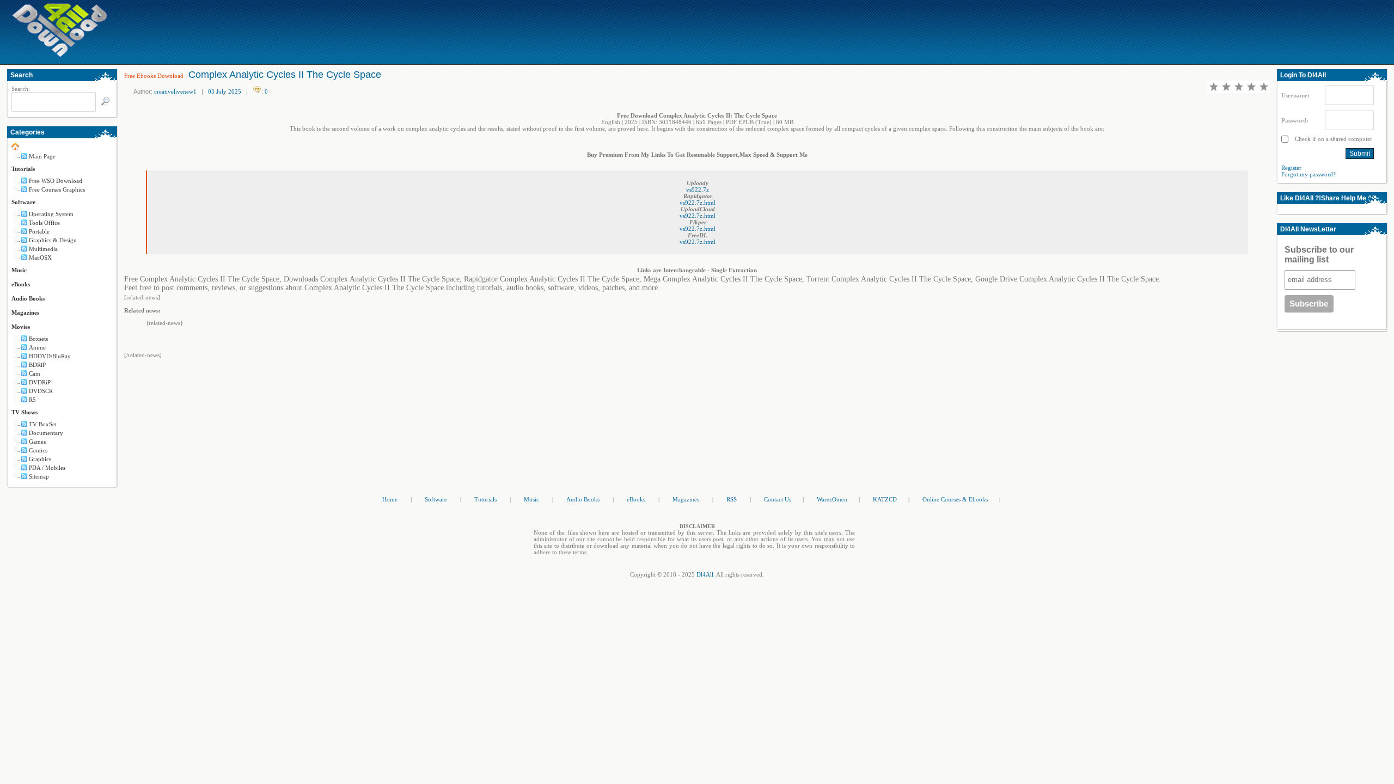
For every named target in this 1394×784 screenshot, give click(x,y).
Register (1291, 167)
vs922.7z (697, 189)
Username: (1295, 95)
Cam (34, 373)
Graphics (40, 459)
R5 (32, 399)
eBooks (20, 284)
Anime (37, 347)
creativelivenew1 (175, 91)
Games (37, 441)
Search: (20, 88)
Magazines (25, 312)
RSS (731, 499)
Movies (20, 326)
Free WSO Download (55, 180)
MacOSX (40, 257)
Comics (38, 450)
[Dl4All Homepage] (60, 55)
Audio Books (28, 298)
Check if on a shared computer (1332, 139)
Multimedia (43, 249)
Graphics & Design (53, 240)
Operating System (51, 214)
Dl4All (704, 574)
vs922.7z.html (698, 202)
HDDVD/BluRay (50, 356)
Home (390, 499)
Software (23, 202)
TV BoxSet (43, 424)
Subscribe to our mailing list (1319, 254)
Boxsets (38, 338)
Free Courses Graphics (57, 189)
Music (19, 270)
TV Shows (24, 412)
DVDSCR (41, 391)
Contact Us (777, 499)
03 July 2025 (224, 91)
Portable (39, 231)
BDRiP (37, 365)
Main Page (42, 156)
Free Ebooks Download (154, 75)
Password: (1295, 120)
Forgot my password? (1308, 174)
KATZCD (885, 499)
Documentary (46, 433)
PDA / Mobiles (47, 467)
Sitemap (39, 476)
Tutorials (23, 169)
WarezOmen (832, 499)
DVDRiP (40, 382)
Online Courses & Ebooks (955, 499)
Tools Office (44, 222)
